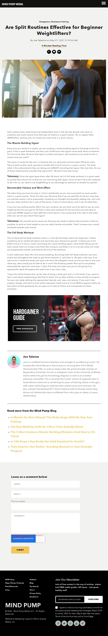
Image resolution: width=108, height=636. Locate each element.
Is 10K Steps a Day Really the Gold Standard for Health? (47, 441)
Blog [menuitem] (31, 583)
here (91, 616)
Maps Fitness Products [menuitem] (14, 583)
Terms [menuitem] (32, 590)
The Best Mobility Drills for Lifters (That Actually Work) (47, 427)
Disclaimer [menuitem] (34, 597)
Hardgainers (44, 22)
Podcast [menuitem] (33, 579)
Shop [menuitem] (7, 590)
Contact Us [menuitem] (34, 586)
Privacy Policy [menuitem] (35, 593)
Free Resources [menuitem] (11, 586)
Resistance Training (60, 22)
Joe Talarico (39, 40)
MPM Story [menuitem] (10, 579)
